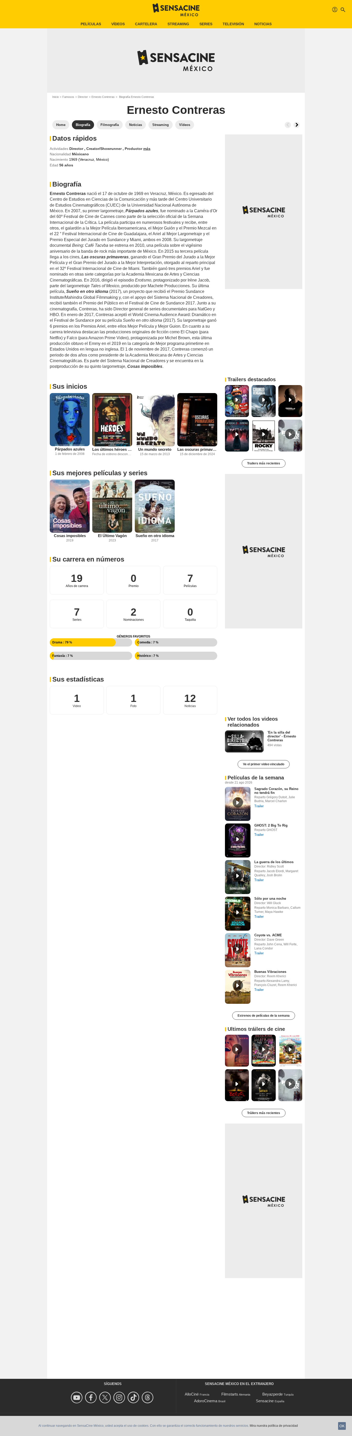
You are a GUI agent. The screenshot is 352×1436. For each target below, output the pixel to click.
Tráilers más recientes (263, 1113)
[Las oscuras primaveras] (197, 419)
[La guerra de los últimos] (237, 877)
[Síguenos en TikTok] (134, 1397)
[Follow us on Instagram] (120, 1397)
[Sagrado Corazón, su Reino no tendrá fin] (237, 804)
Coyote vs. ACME (268, 935)
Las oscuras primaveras (197, 449)
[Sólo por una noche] (237, 914)
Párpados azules (70, 449)
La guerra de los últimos (274, 862)
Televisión (233, 24)
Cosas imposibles (70, 535)
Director (83, 96)
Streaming (178, 24)
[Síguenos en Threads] (148, 1397)
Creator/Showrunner (104, 149)
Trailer (259, 806)
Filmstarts (229, 1394)
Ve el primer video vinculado (263, 764)
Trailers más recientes (263, 463)
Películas (91, 24)
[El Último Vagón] (112, 506)
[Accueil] (176, 9)
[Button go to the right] (297, 125)
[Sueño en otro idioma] (155, 506)
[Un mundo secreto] (155, 419)
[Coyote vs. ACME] (237, 950)
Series (205, 24)
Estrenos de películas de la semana (264, 1015)
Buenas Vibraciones (270, 972)
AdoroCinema (205, 1401)
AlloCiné (192, 1394)
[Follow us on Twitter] (105, 1397)
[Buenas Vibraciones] (237, 987)
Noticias (263, 24)
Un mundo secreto (154, 449)
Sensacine (265, 1401)
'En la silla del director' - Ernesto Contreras (281, 736)
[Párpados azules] (70, 419)
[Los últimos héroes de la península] (112, 419)
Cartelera (146, 24)
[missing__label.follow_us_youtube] (77, 1397)
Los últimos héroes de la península (112, 449)
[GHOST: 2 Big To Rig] (237, 840)
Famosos (68, 96)
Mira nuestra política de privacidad (274, 1425)
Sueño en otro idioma (155, 535)
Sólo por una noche (270, 898)
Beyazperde (272, 1394)
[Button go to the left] (288, 125)
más (146, 149)
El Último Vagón (112, 535)
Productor (134, 149)
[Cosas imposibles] (70, 506)
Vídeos (118, 24)
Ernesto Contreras (103, 96)
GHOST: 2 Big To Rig (271, 825)
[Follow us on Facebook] (91, 1397)
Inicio (55, 96)
